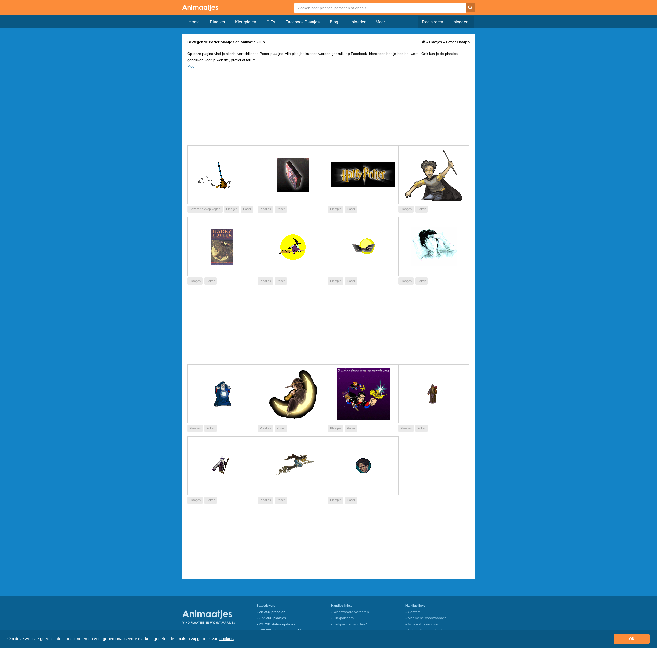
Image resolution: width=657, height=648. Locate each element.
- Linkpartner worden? (349, 624)
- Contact (412, 612)
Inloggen (460, 22)
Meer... (193, 66)
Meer (380, 22)
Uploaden (357, 22)
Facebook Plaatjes (302, 22)
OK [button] (631, 639)
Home (194, 22)
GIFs (270, 22)
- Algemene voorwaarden (425, 618)
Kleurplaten (245, 22)
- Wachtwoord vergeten (350, 612)
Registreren (432, 22)
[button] (236, 639)
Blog (334, 22)
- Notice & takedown (421, 624)
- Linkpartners (342, 618)
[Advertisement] (328, 105)
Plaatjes (217, 22)
